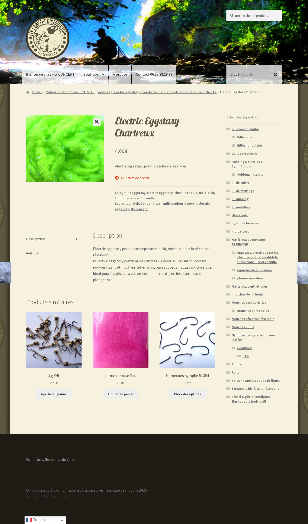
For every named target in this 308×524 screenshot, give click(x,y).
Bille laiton (245, 137)
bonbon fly (149, 203)
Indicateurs (240, 231)
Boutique (90, 74)
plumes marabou (250, 278)
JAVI (246, 356)
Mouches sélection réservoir (253, 319)
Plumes (237, 364)
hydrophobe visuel (245, 223)
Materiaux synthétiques (250, 286)
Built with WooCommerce (47, 496)
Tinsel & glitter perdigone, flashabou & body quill (251, 399)
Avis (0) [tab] (32, 253)
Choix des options (187, 394)
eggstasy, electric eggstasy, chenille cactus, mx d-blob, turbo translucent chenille (157, 92)
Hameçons (240, 215)
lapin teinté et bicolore (254, 270)
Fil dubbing (240, 199)
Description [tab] (35, 238)
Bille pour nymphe (245, 129)
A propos (120, 74)
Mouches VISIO (243, 327)
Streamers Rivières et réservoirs (255, 388)
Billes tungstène (249, 145)
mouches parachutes (253, 310)
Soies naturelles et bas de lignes (256, 380)
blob (135, 203)
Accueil (37, 92)
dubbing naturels (250, 174)
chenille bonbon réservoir (178, 203)
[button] (97, 122)
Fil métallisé (241, 207)
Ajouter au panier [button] (54, 394)
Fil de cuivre (241, 182)
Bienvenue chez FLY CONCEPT (50, 74)
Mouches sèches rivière (249, 302)
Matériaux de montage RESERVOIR (70, 92)
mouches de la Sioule (247, 294)
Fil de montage (243, 191)
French (38, 520)
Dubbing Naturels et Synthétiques (247, 164)
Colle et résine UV (245, 153)
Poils (235, 372)
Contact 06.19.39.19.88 (154, 74)
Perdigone (244, 348)
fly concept (139, 209)
